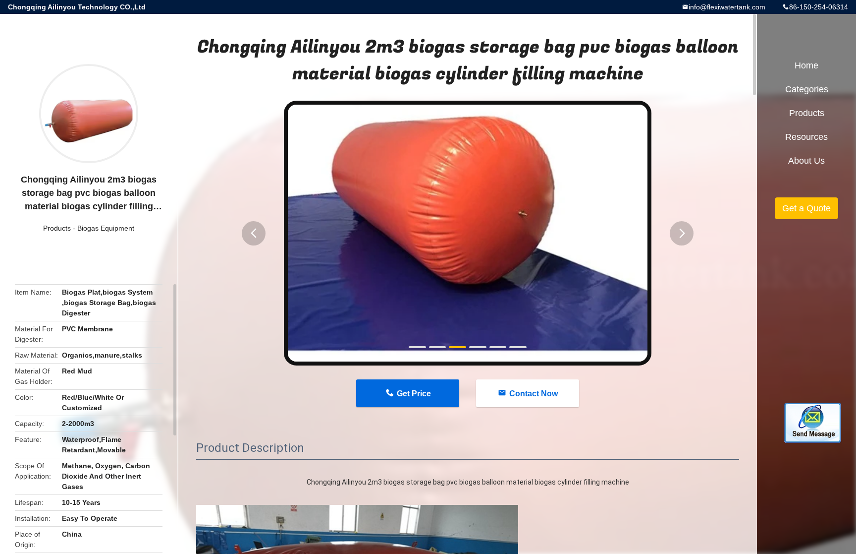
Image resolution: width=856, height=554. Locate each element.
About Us (806, 161)
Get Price (414, 393)
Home (806, 65)
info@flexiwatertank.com (727, 7)
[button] (254, 233)
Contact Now (533, 393)
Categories (806, 89)
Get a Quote (806, 208)
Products (57, 228)
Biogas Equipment (105, 228)
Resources (806, 137)
